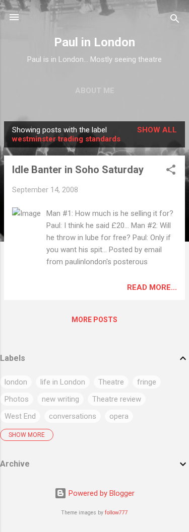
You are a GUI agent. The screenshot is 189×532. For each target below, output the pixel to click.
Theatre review (116, 399)
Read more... (152, 287)
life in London (62, 382)
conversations (72, 416)
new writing (60, 399)
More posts (94, 320)
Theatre (111, 382)
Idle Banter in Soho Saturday (78, 170)
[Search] (175, 20)
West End (20, 416)
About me (94, 90)
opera (119, 416)
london (16, 382)
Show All (157, 129)
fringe (146, 382)
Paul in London (94, 42)
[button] (171, 171)
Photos (17, 399)
